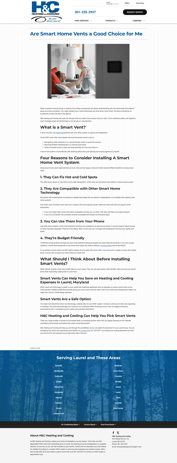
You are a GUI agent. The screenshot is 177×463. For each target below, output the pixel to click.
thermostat (60, 133)
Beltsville (58, 366)
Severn (58, 408)
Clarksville (59, 376)
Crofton (59, 382)
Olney (118, 397)
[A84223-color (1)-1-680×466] (46, 2)
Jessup (118, 387)
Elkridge (118, 382)
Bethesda (118, 366)
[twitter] (118, 432)
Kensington (58, 392)
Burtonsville (58, 371)
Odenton (59, 397)
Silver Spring (118, 408)
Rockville (118, 403)
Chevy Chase (118, 371)
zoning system (106, 246)
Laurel (118, 392)
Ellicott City (59, 387)
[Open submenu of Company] (145, 20)
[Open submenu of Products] (119, 20)
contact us (85, 331)
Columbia (118, 376)
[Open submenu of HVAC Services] (92, 20)
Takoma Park (59, 413)
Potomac (58, 403)
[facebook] (113, 432)
